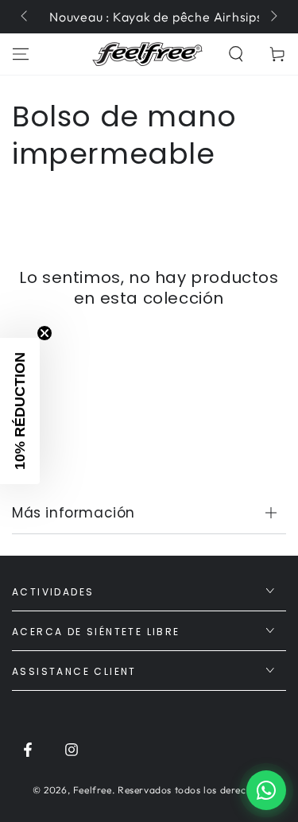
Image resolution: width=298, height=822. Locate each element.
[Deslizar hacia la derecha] (272, 16)
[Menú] (20, 54)
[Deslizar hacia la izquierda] (25, 16)
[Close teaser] (44, 333)
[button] (236, 54)
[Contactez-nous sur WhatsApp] (266, 790)
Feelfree (92, 790)
